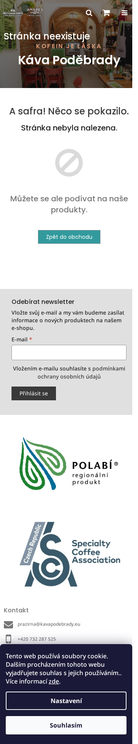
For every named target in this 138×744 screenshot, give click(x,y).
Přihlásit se (34, 393)
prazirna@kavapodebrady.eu (49, 624)
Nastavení (66, 701)
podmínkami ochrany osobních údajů (81, 372)
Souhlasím (66, 725)
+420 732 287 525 (37, 639)
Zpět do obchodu (69, 237)
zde (54, 681)
